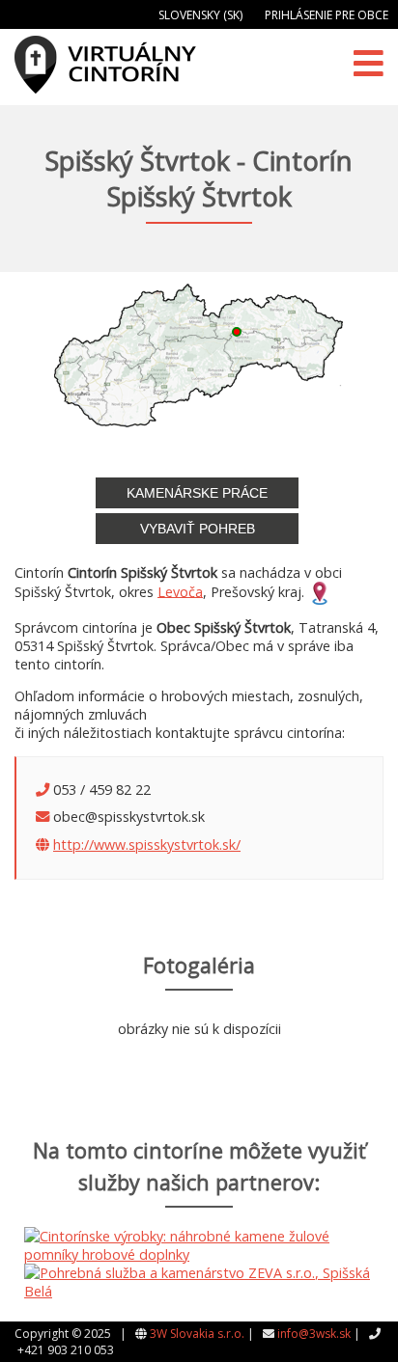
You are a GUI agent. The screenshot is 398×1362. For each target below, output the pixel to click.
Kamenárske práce (197, 493)
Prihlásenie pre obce (326, 15)
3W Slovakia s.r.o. (197, 1333)
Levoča (180, 591)
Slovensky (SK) (200, 15)
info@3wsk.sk (314, 1333)
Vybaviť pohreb (197, 528)
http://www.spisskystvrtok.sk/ (147, 844)
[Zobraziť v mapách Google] (319, 591)
